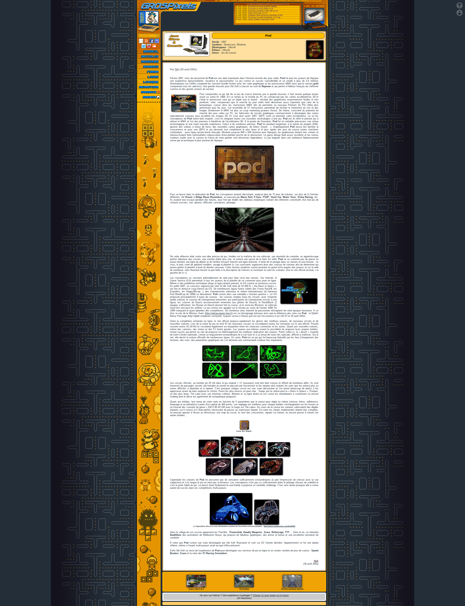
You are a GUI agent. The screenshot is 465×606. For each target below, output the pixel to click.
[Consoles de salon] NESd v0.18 (260, 9)
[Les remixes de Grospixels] (149, 97)
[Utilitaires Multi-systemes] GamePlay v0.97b (265, 15)
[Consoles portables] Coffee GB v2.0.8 (263, 11)
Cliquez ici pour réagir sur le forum (271, 595)
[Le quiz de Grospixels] (149, 92)
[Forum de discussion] (149, 71)
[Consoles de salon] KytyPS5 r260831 (262, 6)
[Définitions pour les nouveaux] (149, 81)
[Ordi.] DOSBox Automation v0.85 (261, 20)
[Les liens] (149, 76)
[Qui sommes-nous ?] (149, 87)
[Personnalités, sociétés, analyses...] (149, 61)
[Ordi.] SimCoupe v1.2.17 (258, 13)
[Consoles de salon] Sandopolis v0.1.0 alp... (265, 17)
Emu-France (283, 4)
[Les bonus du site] (149, 66)
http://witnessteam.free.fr (219, 313)
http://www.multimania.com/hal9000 (279, 526)
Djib (177, 69)
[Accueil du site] (149, 51)
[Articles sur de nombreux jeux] (149, 56)
